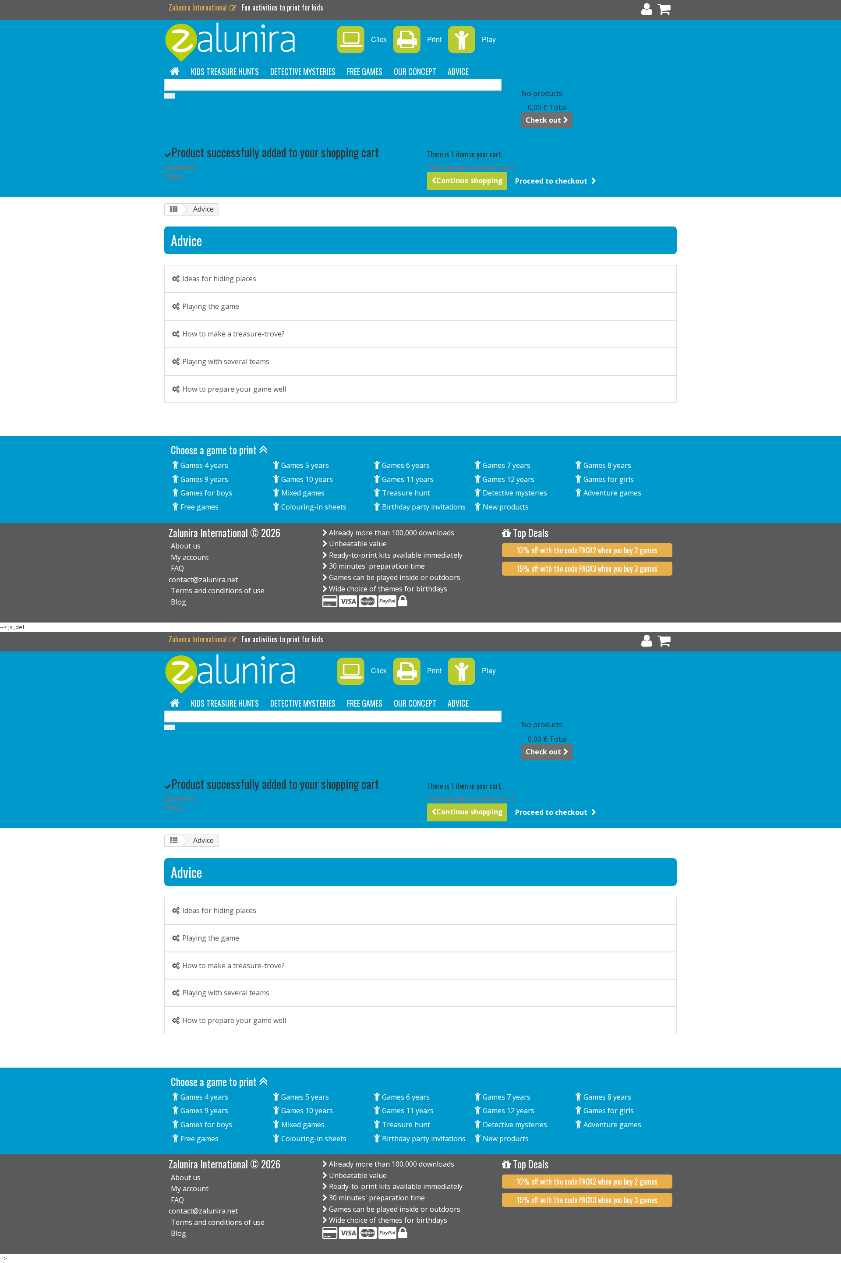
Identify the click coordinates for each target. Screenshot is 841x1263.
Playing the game (209, 306)
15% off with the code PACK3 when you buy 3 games (587, 568)
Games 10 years (306, 479)
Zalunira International (199, 7)
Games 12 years (507, 479)
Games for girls (608, 479)
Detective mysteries (303, 71)
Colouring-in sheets (312, 507)
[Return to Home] (173, 209)
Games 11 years (407, 479)
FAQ (177, 568)
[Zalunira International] (245, 42)
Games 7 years (505, 465)
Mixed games (302, 493)
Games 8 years (606, 465)
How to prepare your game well (233, 389)
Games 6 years (405, 465)
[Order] (664, 11)
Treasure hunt (405, 493)
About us (186, 546)
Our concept (415, 71)
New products (505, 507)
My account (189, 557)
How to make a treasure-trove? (232, 334)
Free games (364, 71)
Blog (178, 602)
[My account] (646, 11)
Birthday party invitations (423, 507)
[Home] (174, 71)
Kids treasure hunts (225, 71)
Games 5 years (304, 465)
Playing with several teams (224, 361)
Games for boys (205, 493)
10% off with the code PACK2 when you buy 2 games (586, 550)
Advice (458, 71)
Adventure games (611, 493)
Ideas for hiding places (218, 278)
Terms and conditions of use (218, 590)
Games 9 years (203, 479)
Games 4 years (203, 465)
